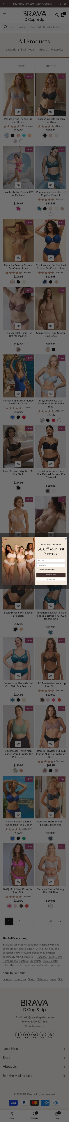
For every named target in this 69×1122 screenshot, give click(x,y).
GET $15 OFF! (51, 575)
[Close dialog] (65, 538)
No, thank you (51, 579)
